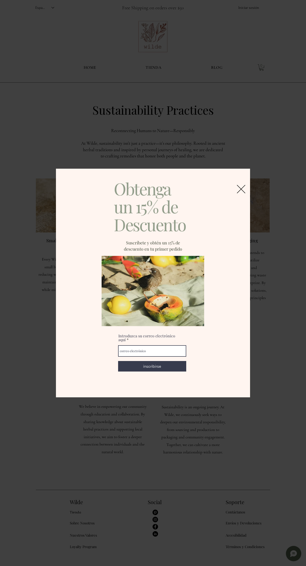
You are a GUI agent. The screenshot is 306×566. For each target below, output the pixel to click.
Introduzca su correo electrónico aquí (146, 338)
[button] (241, 189)
